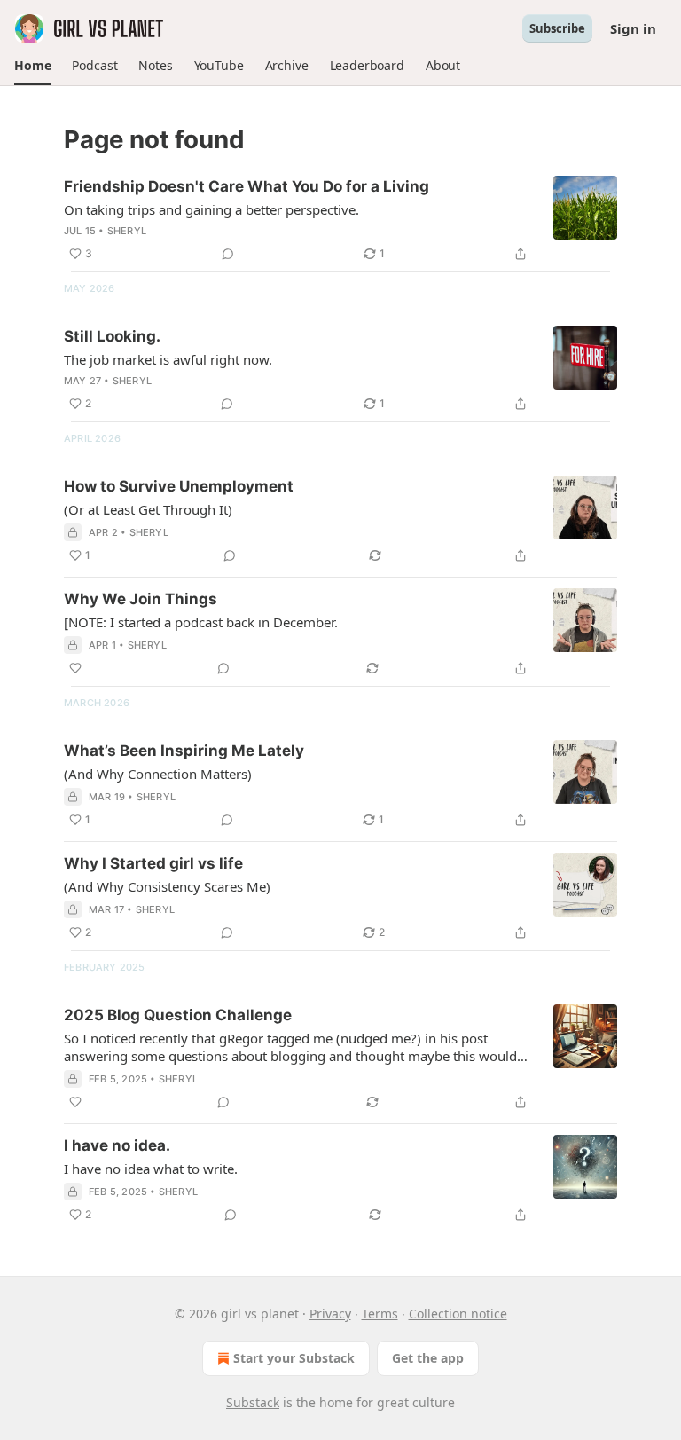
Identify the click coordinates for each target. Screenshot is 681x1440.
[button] (32, 65)
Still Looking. (112, 336)
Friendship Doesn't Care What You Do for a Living (246, 186)
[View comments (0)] (227, 253)
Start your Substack (294, 1358)
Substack (252, 1402)
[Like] (75, 668)
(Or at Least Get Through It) (148, 509)
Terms (380, 1313)
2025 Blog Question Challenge (178, 1015)
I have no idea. (117, 1145)
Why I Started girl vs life (153, 863)
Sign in (633, 28)
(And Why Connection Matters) (158, 774)
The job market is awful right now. (168, 359)
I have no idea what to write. (151, 1168)
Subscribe (557, 28)
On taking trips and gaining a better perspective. (211, 209)
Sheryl (126, 230)
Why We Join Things (140, 599)
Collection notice (458, 1313)
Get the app (428, 1358)
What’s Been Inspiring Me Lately (184, 750)
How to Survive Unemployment (179, 486)
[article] (340, 220)
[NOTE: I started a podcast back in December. (201, 622)
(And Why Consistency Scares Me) (167, 886)
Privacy (330, 1313)
